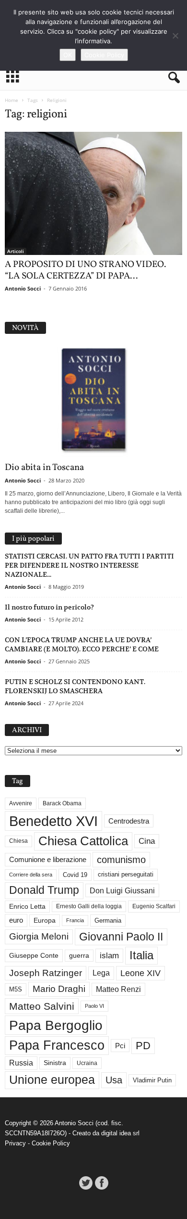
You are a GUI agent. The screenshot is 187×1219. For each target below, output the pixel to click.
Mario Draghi (59, 989)
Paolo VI (94, 1006)
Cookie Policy (51, 1143)
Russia (21, 1063)
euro (16, 920)
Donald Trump (44, 890)
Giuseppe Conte (33, 955)
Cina (147, 841)
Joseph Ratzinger (45, 973)
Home (11, 100)
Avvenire (20, 803)
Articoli (15, 251)
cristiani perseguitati (125, 874)
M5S (15, 989)
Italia (141, 955)
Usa (113, 1080)
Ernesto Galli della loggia (89, 906)
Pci (120, 1045)
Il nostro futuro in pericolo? (49, 607)
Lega (101, 973)
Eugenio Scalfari (153, 906)
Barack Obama (62, 803)
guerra (79, 955)
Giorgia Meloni (39, 936)
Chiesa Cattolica (83, 841)
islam (109, 955)
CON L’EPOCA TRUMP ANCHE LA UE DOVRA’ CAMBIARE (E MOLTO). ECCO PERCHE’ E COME (82, 644)
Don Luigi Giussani (122, 890)
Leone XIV (140, 973)
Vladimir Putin (152, 1080)
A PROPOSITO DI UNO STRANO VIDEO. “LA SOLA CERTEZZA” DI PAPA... (85, 270)
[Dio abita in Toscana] (93, 400)
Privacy (15, 1143)
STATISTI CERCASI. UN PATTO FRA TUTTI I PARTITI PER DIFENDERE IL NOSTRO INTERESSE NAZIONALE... (89, 565)
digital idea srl (120, 1133)
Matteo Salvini (41, 1006)
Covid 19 (75, 874)
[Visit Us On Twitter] (86, 1183)
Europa (45, 920)
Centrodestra (128, 821)
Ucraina (87, 1063)
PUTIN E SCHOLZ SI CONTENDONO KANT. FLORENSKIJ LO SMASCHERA (75, 686)
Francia (75, 920)
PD (143, 1046)
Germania (107, 920)
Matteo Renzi (118, 989)
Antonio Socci (23, 288)
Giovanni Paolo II (121, 936)
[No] (175, 35)
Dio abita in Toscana (44, 467)
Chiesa (18, 841)
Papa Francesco (57, 1045)
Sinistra (55, 1063)
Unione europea (52, 1079)
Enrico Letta (27, 906)
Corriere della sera (30, 874)
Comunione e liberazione (47, 859)
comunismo (121, 859)
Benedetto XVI (53, 821)
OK (67, 55)
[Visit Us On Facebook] (101, 1183)
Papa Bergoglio (56, 1025)
